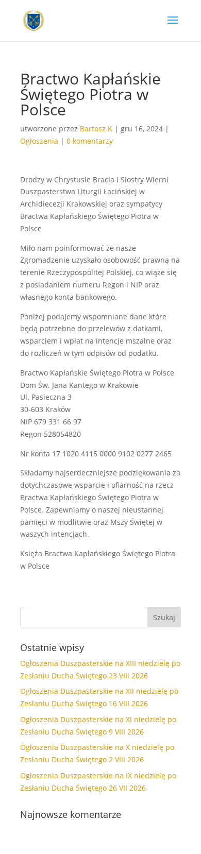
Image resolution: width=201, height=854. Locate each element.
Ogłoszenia (39, 141)
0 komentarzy (89, 141)
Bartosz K (96, 128)
